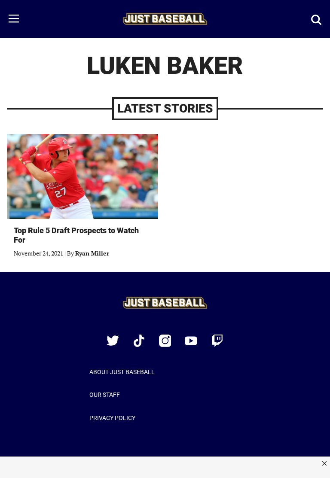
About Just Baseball (122, 371)
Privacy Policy (112, 417)
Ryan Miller (92, 253)
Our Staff (104, 394)
